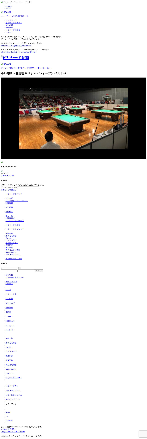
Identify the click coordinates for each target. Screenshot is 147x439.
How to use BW (11, 282)
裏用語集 (9, 248)
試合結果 (9, 28)
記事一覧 (9, 233)
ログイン (4, 190)
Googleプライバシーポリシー (13, 432)
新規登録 (12, 190)
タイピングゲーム (13, 399)
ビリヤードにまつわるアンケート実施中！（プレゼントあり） (26, 68)
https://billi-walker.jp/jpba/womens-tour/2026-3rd (18, 52)
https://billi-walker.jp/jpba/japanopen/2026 (16, 46)
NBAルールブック (13, 254)
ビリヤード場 (11, 294)
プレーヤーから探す (9, 187)
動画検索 (9, 203)
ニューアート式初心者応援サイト (14, 16)
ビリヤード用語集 (13, 30)
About (8, 412)
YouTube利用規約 (8, 429)
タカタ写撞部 (11, 365)
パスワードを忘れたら (15, 277)
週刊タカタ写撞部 (13, 250)
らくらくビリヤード (14, 378)
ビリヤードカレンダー (15, 229)
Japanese (9, 6)
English (8, 8)
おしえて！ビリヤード (15, 221)
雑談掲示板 (10, 218)
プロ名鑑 (9, 25)
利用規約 (9, 420)
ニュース (9, 32)
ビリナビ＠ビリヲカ (14, 259)
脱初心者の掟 (11, 236)
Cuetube (9, 238)
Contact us (9, 284)
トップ (8, 290)
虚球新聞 (9, 245)
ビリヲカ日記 (11, 240)
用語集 (8, 312)
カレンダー (10, 330)
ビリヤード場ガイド (14, 23)
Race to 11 (9, 373)
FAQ (7, 416)
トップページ (11, 20)
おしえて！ (10, 325)
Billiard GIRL (11, 252)
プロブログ (10, 303)
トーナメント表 (7, 175)
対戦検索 (9, 212)
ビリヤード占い (12, 243)
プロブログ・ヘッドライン (17, 201)
